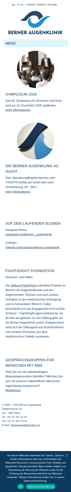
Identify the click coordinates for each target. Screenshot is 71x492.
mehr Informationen (17, 110)
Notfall (30, 4)
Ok (20, 486)
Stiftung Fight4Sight (23, 285)
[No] (66, 454)
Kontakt (52, 4)
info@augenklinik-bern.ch (25, 425)
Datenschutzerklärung (41, 486)
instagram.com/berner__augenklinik (28, 234)
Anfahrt (41, 4)
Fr (18, 4)
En (21, 4)
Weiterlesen (13, 390)
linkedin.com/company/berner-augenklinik (32, 247)
